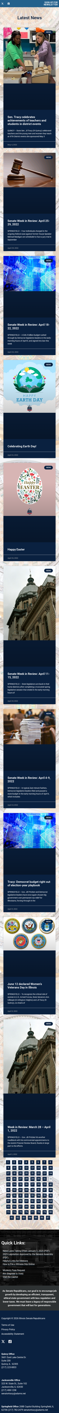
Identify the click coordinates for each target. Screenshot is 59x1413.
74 (14, 1211)
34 (14, 1184)
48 (51, 1189)
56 (51, 1195)
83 (24, 1217)
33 (8, 1184)
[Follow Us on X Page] (3, 1341)
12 (27, 1167)
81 (12, 1217)
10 (14, 1167)
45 (33, 1189)
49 (8, 1195)
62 (39, 1200)
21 (33, 1173)
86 (42, 1217)
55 (45, 1195)
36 (27, 1184)
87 (48, 1217)
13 (33, 1167)
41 (8, 1189)
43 (21, 1189)
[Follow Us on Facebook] (10, 3)
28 (27, 1178)
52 (27, 1195)
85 (36, 1217)
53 (33, 1195)
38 (39, 1184)
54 (39, 1195)
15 (45, 1167)
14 (39, 1167)
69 (33, 1206)
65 (8, 1206)
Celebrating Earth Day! (22, 446)
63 (45, 1200)
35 (21, 1184)
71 (45, 1206)
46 (39, 1189)
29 (33, 1178)
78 (39, 1211)
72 (51, 1206)
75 (21, 1211)
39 (45, 1184)
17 (8, 1173)
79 (45, 1211)
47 (45, 1189)
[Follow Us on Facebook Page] (11, 1341)
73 (8, 1211)
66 (14, 1206)
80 (51, 1211)
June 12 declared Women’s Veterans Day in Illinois (25, 985)
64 (51, 1200)
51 (21, 1195)
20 (27, 1173)
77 (33, 1211)
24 (51, 1173)
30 (39, 1178)
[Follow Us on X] (3, 3)
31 (45, 1178)
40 (51, 1184)
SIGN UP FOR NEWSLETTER (51, 3)
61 (33, 1200)
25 (8, 1178)
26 (14, 1178)
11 (21, 1167)
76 (27, 1211)
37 (33, 1184)
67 (21, 1206)
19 (21, 1173)
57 (8, 1200)
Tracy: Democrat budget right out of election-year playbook (29, 883)
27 (21, 1178)
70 (39, 1206)
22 (39, 1173)
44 (27, 1189)
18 (14, 1173)
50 (14, 1195)
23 (45, 1173)
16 (51, 1167)
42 (14, 1189)
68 (27, 1206)
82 (18, 1217)
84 (30, 1217)
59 (21, 1200)
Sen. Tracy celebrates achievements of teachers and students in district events (27, 120)
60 (27, 1200)
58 (14, 1200)
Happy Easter (16, 549)
